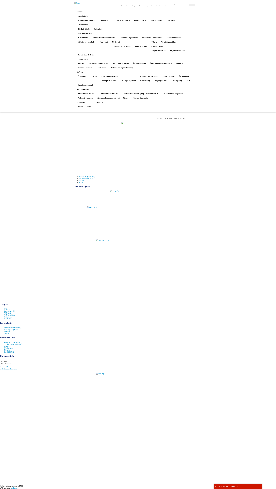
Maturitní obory (83, 16)
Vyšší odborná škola (85, 33)
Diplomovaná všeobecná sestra (104, 38)
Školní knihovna (169, 76)
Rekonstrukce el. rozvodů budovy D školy (112, 98)
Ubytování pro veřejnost (122, 46)
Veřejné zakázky (83, 89)
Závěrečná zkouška (85, 68)
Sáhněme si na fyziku (140, 98)
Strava (167, 6)
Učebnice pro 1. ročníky (86, 42)
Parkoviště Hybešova (85, 98)
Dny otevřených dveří (85, 55)
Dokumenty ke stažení (120, 63)
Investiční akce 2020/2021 (110, 94)
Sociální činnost (156, 20)
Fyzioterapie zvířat (174, 38)
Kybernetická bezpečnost (173, 94)
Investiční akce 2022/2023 (87, 94)
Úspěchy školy (177, 81)
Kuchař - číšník (83, 29)
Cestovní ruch (83, 38)
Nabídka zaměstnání (85, 85)
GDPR (94, 76)
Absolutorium (101, 68)
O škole (154, 42)
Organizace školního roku (98, 63)
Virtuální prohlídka (168, 42)
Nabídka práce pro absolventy (122, 68)
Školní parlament (139, 63)
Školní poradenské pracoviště (161, 63)
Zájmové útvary (141, 46)
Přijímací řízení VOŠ (177, 50)
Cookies (7, 346)
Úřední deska (82, 76)
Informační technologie (121, 20)
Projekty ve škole (161, 81)
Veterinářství (171, 20)
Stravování (104, 42)
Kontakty (99, 102)
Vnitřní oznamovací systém (13, 344)
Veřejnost (80, 72)
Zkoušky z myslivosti (128, 81)
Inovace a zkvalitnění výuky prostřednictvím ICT (142, 94)
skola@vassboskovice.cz (8, 369)
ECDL (189, 81)
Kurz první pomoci (109, 81)
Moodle (158, 6)
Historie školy (145, 81)
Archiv (80, 106)
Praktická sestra (140, 20)
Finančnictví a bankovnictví (152, 38)
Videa (89, 106)
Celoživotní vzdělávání (109, 76)
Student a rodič (82, 59)
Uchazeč (80, 12)
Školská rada (184, 76)
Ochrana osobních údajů (12, 342)
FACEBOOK (9, 352)
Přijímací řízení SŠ (159, 50)
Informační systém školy (127, 6)
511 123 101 (4, 366)
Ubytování (116, 42)
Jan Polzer (14, 488)
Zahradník (98, 29)
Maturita (179, 63)
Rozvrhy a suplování (145, 6)
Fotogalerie (81, 102)
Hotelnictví (104, 20)
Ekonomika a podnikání (87, 20)
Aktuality (81, 63)
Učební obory (83, 25)
